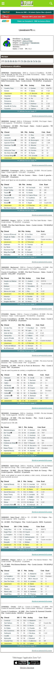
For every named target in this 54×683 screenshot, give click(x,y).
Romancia (7, 101)
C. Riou (31, 135)
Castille (6, 547)
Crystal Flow (8, 641)
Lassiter (7, 135)
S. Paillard (29, 335)
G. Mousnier (26, 39)
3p (31, 61)
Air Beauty (7, 385)
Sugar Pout (7, 532)
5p (36, 61)
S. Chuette (31, 576)
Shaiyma (7, 539)
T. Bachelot (32, 380)
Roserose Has (9, 250)
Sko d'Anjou (8, 340)
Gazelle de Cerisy (10, 106)
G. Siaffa (32, 138)
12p (28, 61)
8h (11, 61)
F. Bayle (29, 203)
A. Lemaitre (31, 433)
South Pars (8, 594)
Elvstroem (25, 43)
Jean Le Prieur (27, 41)
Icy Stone (7, 247)
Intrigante (7, 98)
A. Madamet (32, 574)
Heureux (7, 296)
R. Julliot (28, 247)
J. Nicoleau (31, 633)
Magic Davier (8, 187)
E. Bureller (29, 296)
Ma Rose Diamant (10, 208)
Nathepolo (7, 633)
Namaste (7, 378)
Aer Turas (7, 433)
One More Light (9, 579)
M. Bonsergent (34, 140)
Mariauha (7, 239)
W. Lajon (28, 250)
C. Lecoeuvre (32, 401)
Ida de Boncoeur (9, 492)
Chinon (6, 148)
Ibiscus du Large (9, 291)
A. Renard (28, 252)
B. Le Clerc (29, 234)
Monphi (6, 203)
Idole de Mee (8, 333)
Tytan (6, 487)
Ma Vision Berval (10, 153)
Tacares (7, 195)
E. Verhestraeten (28, 537)
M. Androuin (31, 504)
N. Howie (29, 192)
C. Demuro (31, 430)
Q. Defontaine (30, 239)
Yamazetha (7, 335)
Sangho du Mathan (10, 281)
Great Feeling (8, 190)
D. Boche (31, 625)
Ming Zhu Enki (8, 252)
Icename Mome (9, 504)
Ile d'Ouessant (9, 348)
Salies (6, 383)
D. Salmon (32, 108)
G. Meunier (32, 145)
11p (39, 61)
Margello (7, 542)
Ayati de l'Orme (9, 143)
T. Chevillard (30, 328)
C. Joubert (29, 281)
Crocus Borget (9, 155)
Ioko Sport (7, 299)
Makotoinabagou (9, 430)
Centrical (7, 620)
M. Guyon (31, 388)
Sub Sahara (8, 623)
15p (25, 61)
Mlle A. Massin (33, 579)
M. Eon (30, 385)
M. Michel (31, 448)
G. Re (31, 98)
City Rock (7, 435)
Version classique (27, 668)
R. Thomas (32, 594)
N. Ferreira (32, 150)
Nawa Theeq (8, 448)
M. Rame (32, 153)
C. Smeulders (30, 286)
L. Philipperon (33, 106)
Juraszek (7, 138)
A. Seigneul (32, 143)
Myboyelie (7, 638)
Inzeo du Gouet (9, 140)
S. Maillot (31, 440)
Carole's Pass (9, 88)
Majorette (7, 440)
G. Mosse (26, 534)
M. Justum (26, 547)
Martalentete (35, 43)
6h (16, 61)
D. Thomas (29, 244)
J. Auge (30, 636)
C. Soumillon (32, 393)
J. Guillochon (32, 641)
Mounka (7, 589)
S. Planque (30, 499)
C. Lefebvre (30, 333)
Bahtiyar (6, 286)
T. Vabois (32, 91)
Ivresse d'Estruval (10, 234)
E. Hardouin (32, 435)
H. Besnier (31, 586)
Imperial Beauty (9, 450)
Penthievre (7, 103)
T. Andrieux (32, 103)
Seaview (7, 499)
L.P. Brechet (33, 93)
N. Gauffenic (30, 198)
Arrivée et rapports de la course (42, 116)
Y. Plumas (29, 283)
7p (34, 61)
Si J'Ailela (7, 628)
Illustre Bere (8, 388)
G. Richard (29, 299)
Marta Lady (8, 591)
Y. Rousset (31, 443)
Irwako (6, 283)
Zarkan (6, 393)
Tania (6, 586)
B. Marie (30, 453)
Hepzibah (7, 96)
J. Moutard (31, 638)
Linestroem (8, 93)
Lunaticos (7, 395)
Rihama (6, 445)
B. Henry (29, 301)
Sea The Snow (9, 581)
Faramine (7, 108)
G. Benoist (31, 383)
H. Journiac (31, 450)
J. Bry (28, 291)
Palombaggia (8, 390)
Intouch (6, 200)
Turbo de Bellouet (10, 346)
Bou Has (7, 330)
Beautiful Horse (9, 198)
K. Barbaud (32, 395)
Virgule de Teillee (9, 237)
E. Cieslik (31, 378)
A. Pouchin (31, 438)
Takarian (7, 625)
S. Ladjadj (31, 589)
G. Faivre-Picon (31, 195)
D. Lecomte (29, 348)
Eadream (7, 244)
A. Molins (30, 492)
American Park (9, 145)
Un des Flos (8, 328)
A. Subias (31, 643)
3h (6, 61)
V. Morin (31, 101)
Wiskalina (7, 255)
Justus (6, 574)
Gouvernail (7, 497)
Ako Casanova (9, 630)
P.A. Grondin (33, 155)
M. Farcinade (30, 187)
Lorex (6, 398)
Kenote (6, 91)
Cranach (7, 289)
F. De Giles (32, 96)
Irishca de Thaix (9, 150)
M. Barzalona (32, 445)
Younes (6, 192)
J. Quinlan (32, 88)
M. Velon (31, 398)
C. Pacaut (31, 623)
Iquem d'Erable (9, 338)
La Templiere (8, 534)
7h (22, 61)
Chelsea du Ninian (10, 443)
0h (8, 61)
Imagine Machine (9, 301)
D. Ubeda (29, 190)
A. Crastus (31, 390)
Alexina (6, 438)
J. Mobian (26, 542)
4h (13, 61)
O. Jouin (28, 340)
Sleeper (6, 380)
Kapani (6, 537)
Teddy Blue (7, 529)
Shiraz (6, 502)
